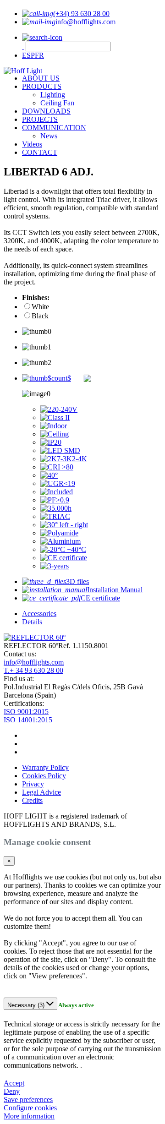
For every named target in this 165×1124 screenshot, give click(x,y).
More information (29, 1116)
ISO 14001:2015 (28, 720)
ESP (28, 55)
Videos (32, 144)
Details (32, 622)
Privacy (33, 784)
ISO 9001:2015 (26, 711)
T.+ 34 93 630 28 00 (33, 670)
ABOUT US (41, 78)
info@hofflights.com (34, 662)
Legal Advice (41, 792)
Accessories (39, 613)
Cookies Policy (44, 776)
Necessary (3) (26, 1005)
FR (39, 55)
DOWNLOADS (46, 111)
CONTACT (39, 152)
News (48, 136)
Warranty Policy (45, 767)
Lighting (52, 94)
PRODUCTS (41, 86)
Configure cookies (30, 1108)
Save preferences (28, 1099)
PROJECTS (40, 119)
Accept (14, 1083)
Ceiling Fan (57, 103)
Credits (32, 800)
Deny (12, 1091)
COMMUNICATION (54, 127)
